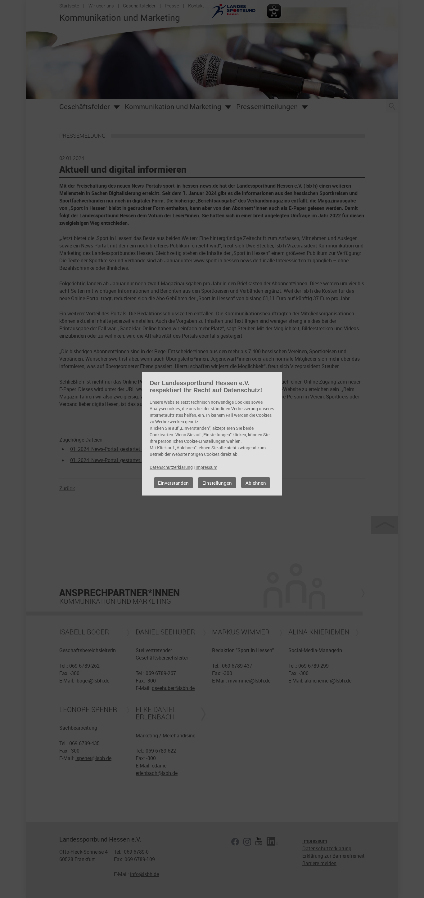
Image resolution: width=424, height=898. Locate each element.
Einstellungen (217, 483)
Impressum (206, 467)
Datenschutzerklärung (171, 467)
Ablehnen (256, 483)
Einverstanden (173, 483)
